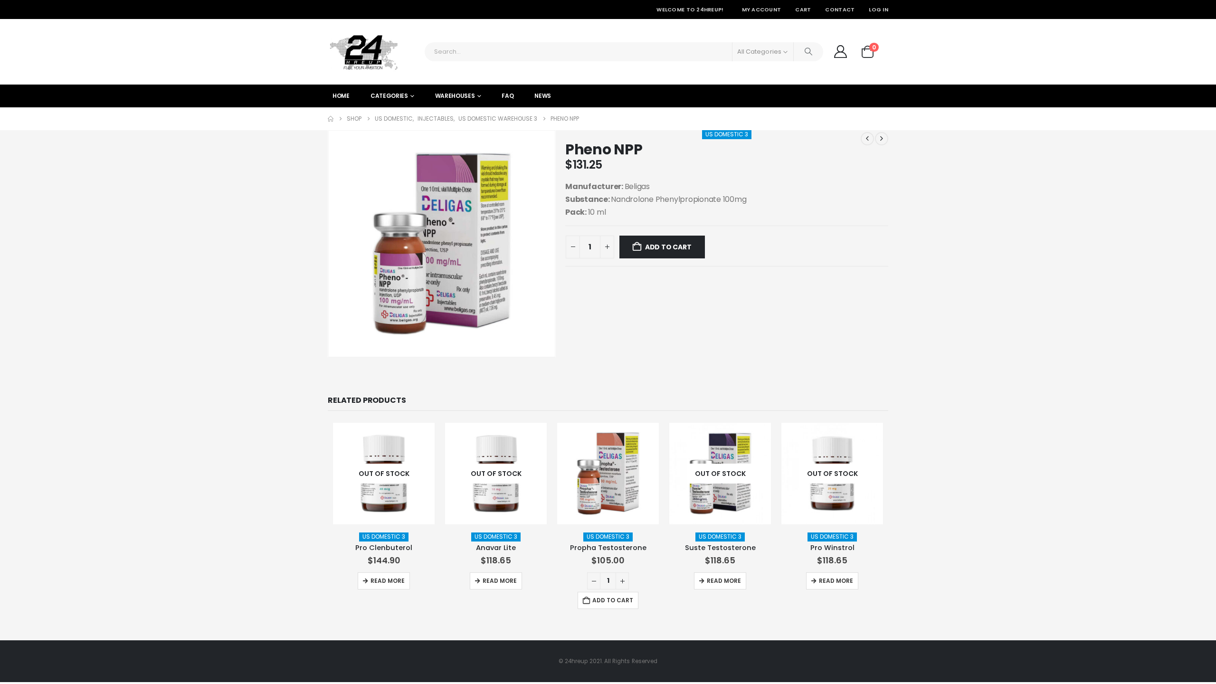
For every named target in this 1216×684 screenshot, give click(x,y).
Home (341, 96)
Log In (878, 9)
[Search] (808, 51)
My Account (761, 9)
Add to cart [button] (612, 600)
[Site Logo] (363, 52)
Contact (840, 9)
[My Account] (840, 51)
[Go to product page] (608, 473)
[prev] (867, 138)
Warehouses (455, 96)
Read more (387, 581)
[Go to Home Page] (330, 118)
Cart (803, 9)
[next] (881, 138)
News (542, 96)
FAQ (507, 96)
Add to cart (668, 247)
